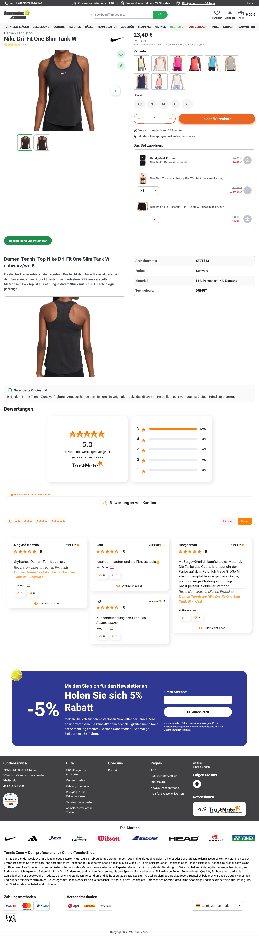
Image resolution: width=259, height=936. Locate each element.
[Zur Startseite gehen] (17, 14)
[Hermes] (105, 906)
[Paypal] (43, 906)
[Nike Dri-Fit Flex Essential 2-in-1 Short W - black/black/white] (142, 206)
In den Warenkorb (217, 119)
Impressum (158, 781)
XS (141, 105)
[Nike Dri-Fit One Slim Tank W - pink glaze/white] (159, 81)
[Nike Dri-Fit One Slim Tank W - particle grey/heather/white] (231, 63)
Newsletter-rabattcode (202, 726)
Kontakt (113, 770)
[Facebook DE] (197, 784)
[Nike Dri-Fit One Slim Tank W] (177, 81)
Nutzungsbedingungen (176, 726)
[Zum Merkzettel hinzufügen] (121, 54)
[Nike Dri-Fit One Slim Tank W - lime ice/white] (142, 63)
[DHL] (89, 906)
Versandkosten (75, 780)
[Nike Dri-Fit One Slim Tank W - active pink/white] (177, 63)
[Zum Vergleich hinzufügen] (121, 66)
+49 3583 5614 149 (30, 3)
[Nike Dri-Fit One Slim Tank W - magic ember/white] (195, 63)
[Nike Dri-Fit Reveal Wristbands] (142, 160)
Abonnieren (200, 712)
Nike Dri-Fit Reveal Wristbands (168, 162)
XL (189, 105)
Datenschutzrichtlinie (175, 729)
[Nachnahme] (10, 918)
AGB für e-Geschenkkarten (167, 793)
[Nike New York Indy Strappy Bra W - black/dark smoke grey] (142, 178)
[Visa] (10, 906)
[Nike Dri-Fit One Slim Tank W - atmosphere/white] (159, 63)
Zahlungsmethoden (78, 786)
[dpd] (73, 906)
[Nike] (117, 39)
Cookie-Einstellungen (197, 764)
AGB (153, 770)
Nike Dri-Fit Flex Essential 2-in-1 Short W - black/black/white (187, 206)
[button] (12, 494)
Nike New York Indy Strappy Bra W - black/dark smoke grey (186, 178)
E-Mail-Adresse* (175, 692)
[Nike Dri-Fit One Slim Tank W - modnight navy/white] (142, 81)
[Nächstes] (115, 91)
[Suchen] (160, 15)
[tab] (28, 240)
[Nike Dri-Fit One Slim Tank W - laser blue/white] (213, 63)
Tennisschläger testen (79, 802)
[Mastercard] (27, 906)
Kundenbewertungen (87, 452)
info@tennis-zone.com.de (27, 775)
